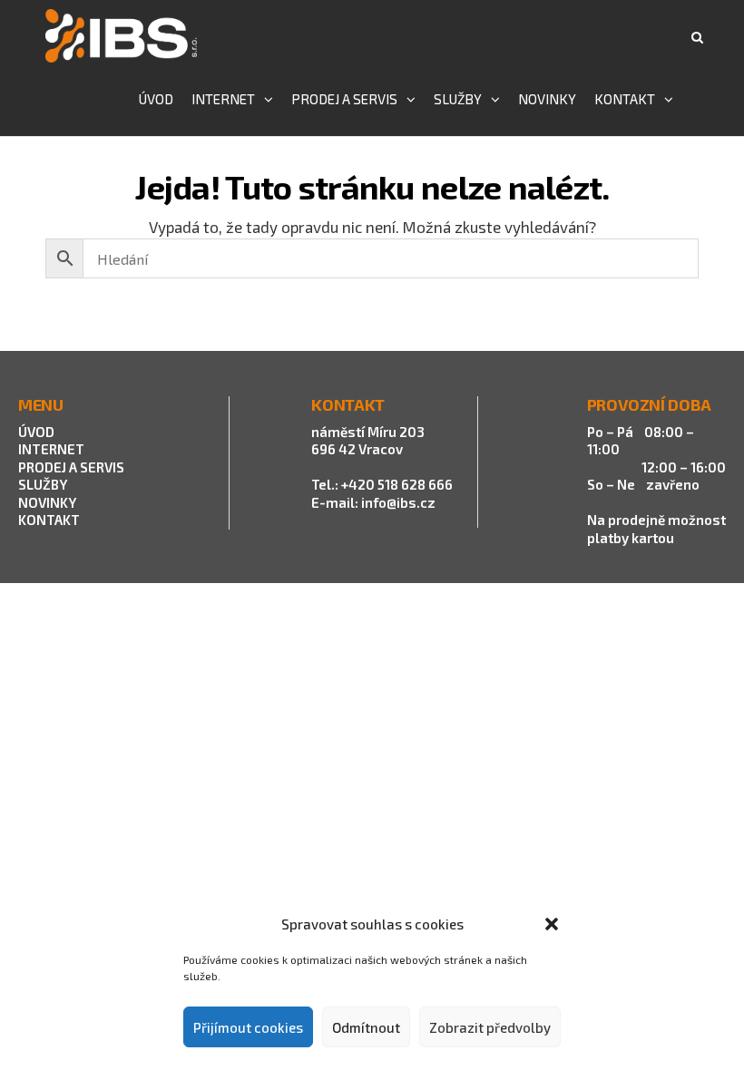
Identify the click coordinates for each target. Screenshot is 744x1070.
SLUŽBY (42, 484)
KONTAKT (49, 519)
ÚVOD (36, 431)
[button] (552, 924)
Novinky (547, 99)
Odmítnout (366, 1027)
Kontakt (624, 99)
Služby (458, 99)
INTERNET (51, 449)
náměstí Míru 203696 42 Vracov (368, 440)
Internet (223, 99)
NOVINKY (47, 502)
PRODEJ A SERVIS (72, 467)
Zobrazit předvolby (490, 1027)
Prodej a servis (344, 99)
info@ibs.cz (398, 502)
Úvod (156, 99)
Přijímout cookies (248, 1027)
